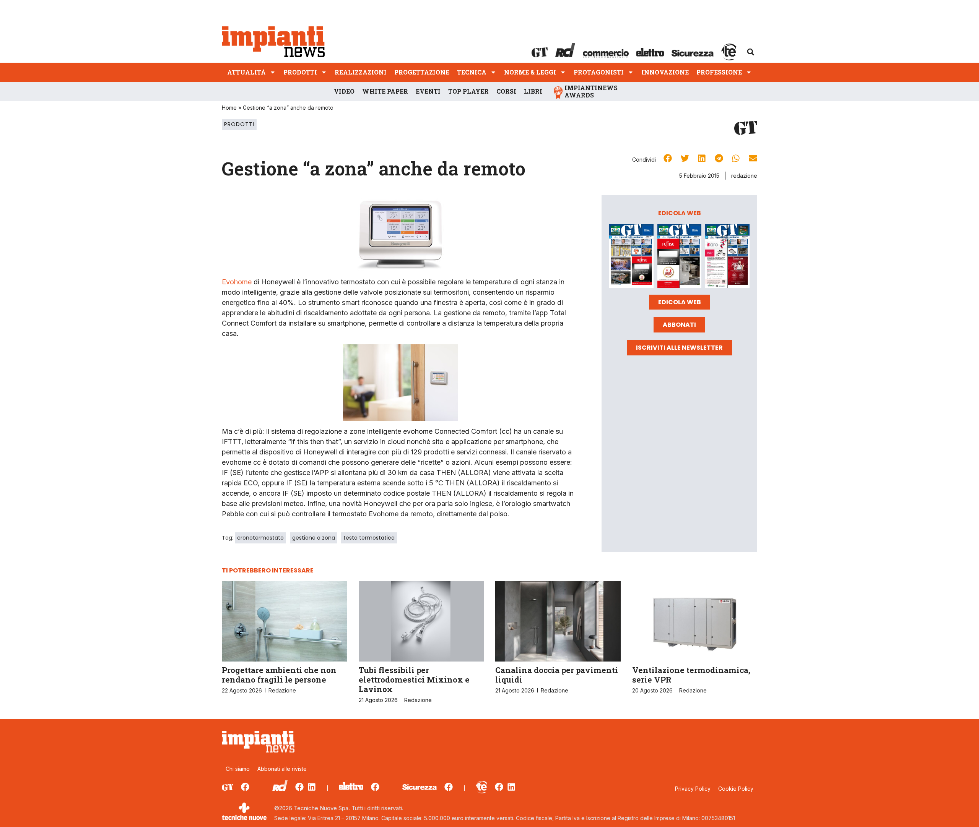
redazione (744, 175)
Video (344, 91)
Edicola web (679, 302)
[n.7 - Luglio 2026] (631, 257)
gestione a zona (313, 538)
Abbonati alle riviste (282, 768)
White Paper (385, 91)
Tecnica (471, 72)
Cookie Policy (735, 788)
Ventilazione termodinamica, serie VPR (691, 675)
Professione (719, 72)
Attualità (246, 72)
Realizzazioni (361, 72)
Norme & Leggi (530, 72)
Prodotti (300, 72)
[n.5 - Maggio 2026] (727, 257)
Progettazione (421, 72)
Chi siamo (238, 768)
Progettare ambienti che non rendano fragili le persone (279, 675)
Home (229, 107)
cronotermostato (260, 538)
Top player (468, 91)
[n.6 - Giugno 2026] (679, 257)
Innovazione (665, 72)
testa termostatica (369, 538)
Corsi (506, 91)
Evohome (237, 282)
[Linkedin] (311, 787)
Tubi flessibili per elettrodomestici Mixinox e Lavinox (414, 679)
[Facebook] (245, 787)
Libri (533, 91)
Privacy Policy (693, 788)
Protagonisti (599, 72)
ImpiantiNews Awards (591, 91)
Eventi (428, 91)
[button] (750, 51)
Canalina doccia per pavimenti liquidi (556, 675)
